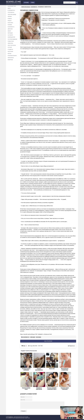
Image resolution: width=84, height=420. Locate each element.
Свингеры (10, 43)
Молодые (38, 337)
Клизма (10, 24)
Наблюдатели (11, 37)
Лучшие (26, 2)
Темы (32, 2)
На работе (10, 35)
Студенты (10, 49)
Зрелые (10, 16)
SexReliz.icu (11, 416)
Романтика (11, 41)
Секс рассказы (12, 45)
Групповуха (11, 12)
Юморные (10, 59)
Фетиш (9, 53)
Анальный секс (12, 6)
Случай (10, 47)
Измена (10, 18)
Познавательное (12, 55)
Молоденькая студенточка (64, 369)
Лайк (25, 345)
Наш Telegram (48, 341)
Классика (10, 22)
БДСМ (9, 8)
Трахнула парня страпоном (65, 388)
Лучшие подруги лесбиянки (26, 369)
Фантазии (10, 51)
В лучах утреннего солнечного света (51, 388)
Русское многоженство (39, 369)
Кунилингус (34, 6)
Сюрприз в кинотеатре (39, 388)
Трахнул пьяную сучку (26, 388)
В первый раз (11, 10)
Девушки (32, 337)
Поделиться (72, 345)
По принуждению (12, 39)
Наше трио (52, 368)
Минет (9, 31)
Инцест (10, 20)
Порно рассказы (25, 6)
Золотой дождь (12, 14)
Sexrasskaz (11, 57)
